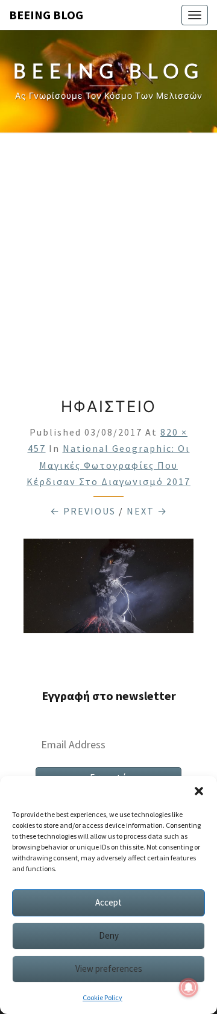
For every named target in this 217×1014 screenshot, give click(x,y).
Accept (108, 902)
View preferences (108, 968)
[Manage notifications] (188, 987)
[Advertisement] (108, 260)
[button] (199, 791)
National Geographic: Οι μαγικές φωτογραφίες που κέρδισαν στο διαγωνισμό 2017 (108, 464)
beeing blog (46, 14)
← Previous (83, 511)
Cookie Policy (102, 997)
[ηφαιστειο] (108, 590)
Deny (109, 935)
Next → (147, 511)
